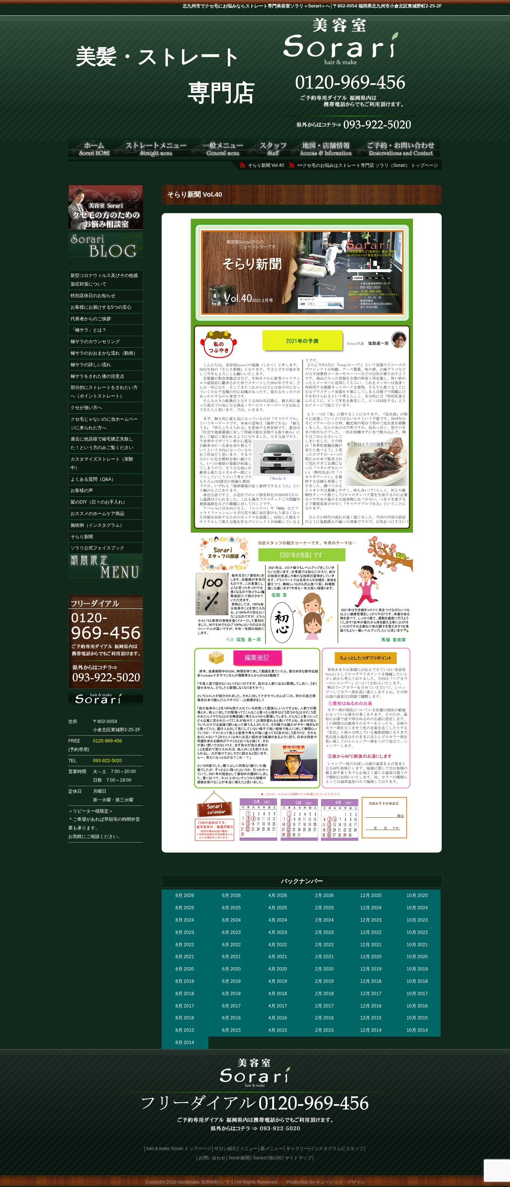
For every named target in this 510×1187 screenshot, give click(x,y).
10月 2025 (417, 895)
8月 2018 (184, 993)
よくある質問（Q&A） (93, 479)
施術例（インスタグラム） (97, 525)
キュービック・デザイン (340, 1182)
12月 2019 (371, 969)
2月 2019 (324, 981)
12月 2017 (371, 993)
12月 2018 (371, 981)
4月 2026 (277, 895)
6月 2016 (231, 1018)
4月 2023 (277, 932)
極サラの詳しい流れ (91, 364)
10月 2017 (417, 993)
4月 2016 (277, 1018)
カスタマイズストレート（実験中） (102, 463)
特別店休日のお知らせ (93, 295)
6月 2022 (231, 944)
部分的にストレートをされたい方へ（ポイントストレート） (104, 392)
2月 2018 (324, 993)
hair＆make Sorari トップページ (178, 1148)
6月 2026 (231, 895)
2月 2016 (324, 1018)
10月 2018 (417, 981)
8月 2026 (184, 895)
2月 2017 (324, 1006)
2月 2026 (324, 895)
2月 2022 (324, 944)
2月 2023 (324, 932)
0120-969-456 (107, 741)
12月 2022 (371, 932)
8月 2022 (184, 944)
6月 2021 (231, 956)
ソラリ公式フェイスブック (97, 548)
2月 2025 (324, 907)
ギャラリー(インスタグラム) (314, 1148)
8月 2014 (184, 1042)
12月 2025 (371, 895)
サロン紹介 (225, 1148)
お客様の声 (82, 490)
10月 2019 (417, 969)
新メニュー (272, 1148)
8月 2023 (184, 932)
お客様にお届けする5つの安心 (101, 307)
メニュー (249, 1148)
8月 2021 (184, 956)
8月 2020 (184, 969)
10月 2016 (417, 1006)
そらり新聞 (82, 536)
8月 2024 (184, 920)
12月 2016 (371, 1006)
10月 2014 (417, 1030)
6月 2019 (231, 981)
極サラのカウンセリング (95, 341)
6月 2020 (231, 969)
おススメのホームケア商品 (97, 513)
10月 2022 (417, 932)
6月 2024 (231, 920)
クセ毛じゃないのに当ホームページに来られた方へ (104, 423)
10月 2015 (417, 1018)
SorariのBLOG (267, 1157)
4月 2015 (277, 1030)
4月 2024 (277, 920)
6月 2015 (231, 1030)
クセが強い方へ (86, 407)
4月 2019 (277, 981)
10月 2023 (417, 920)
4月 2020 (277, 969)
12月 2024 (371, 907)
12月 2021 (371, 944)
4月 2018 (277, 993)
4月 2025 (277, 907)
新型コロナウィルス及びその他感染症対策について (104, 280)
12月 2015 (371, 1018)
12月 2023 (371, 920)
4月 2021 (277, 956)
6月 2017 (231, 1006)
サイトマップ (298, 1157)
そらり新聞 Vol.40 (266, 165)
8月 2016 (184, 1018)
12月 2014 (371, 1030)
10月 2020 (417, 956)
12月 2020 (371, 956)
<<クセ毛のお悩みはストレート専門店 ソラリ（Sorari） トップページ (367, 165)
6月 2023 (231, 932)
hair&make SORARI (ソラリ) (207, 1182)
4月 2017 (277, 1006)
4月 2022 (277, 944)
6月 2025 (231, 907)
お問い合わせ (212, 1157)
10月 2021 (417, 944)
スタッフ (355, 1148)
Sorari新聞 (239, 1157)
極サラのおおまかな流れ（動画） (104, 353)
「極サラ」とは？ (88, 330)
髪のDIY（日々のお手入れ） (99, 502)
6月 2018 (231, 993)
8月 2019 (184, 981)
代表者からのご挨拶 (91, 318)
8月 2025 (184, 907)
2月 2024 (324, 920)
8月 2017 (184, 1006)
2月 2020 (324, 969)
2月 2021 (324, 956)
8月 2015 (184, 1030)
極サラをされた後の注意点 (97, 376)
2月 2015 (324, 1030)
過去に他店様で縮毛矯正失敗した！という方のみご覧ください (102, 443)
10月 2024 (417, 907)
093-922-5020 (107, 760)
